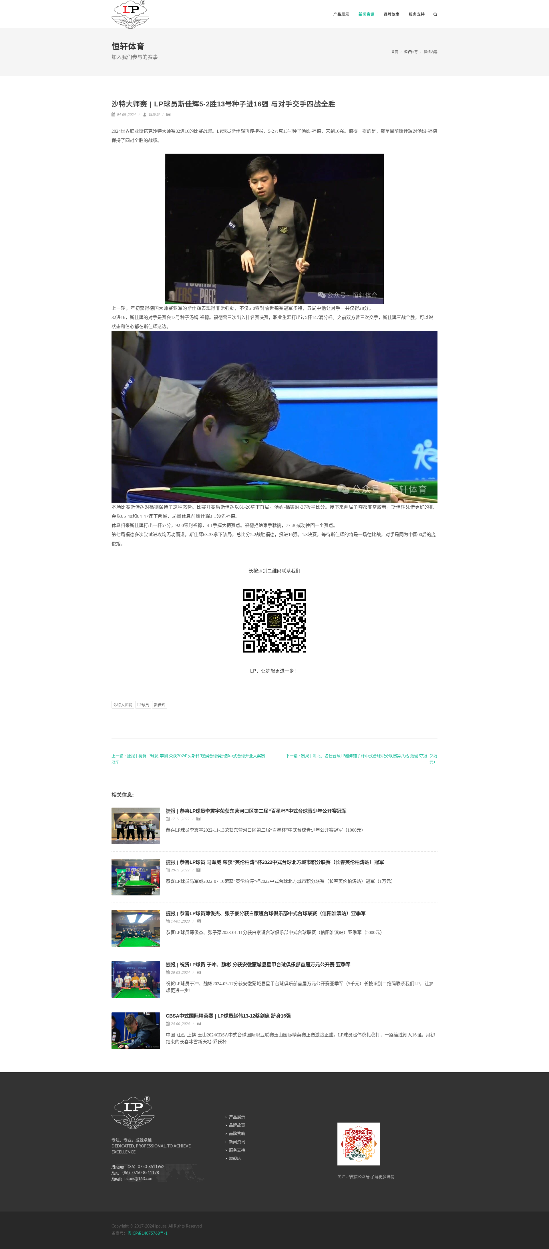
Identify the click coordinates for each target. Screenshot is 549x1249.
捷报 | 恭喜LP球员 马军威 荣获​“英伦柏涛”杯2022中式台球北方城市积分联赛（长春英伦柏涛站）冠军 (275, 862)
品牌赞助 (237, 1134)
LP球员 (143, 705)
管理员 (154, 114)
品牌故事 (237, 1125)
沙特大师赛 (123, 705)
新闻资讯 (237, 1142)
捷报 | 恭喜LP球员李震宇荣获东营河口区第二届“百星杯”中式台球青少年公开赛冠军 (256, 811)
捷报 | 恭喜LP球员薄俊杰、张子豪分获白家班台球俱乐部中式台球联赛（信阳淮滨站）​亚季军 (266, 913)
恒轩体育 (411, 52)
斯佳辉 (159, 705)
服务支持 (237, 1150)
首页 (394, 52)
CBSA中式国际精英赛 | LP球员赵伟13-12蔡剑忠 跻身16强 (228, 1016)
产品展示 (237, 1117)
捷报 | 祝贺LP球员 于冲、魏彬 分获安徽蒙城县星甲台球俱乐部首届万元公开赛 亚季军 (258, 965)
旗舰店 (235, 1159)
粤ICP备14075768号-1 (148, 1234)
